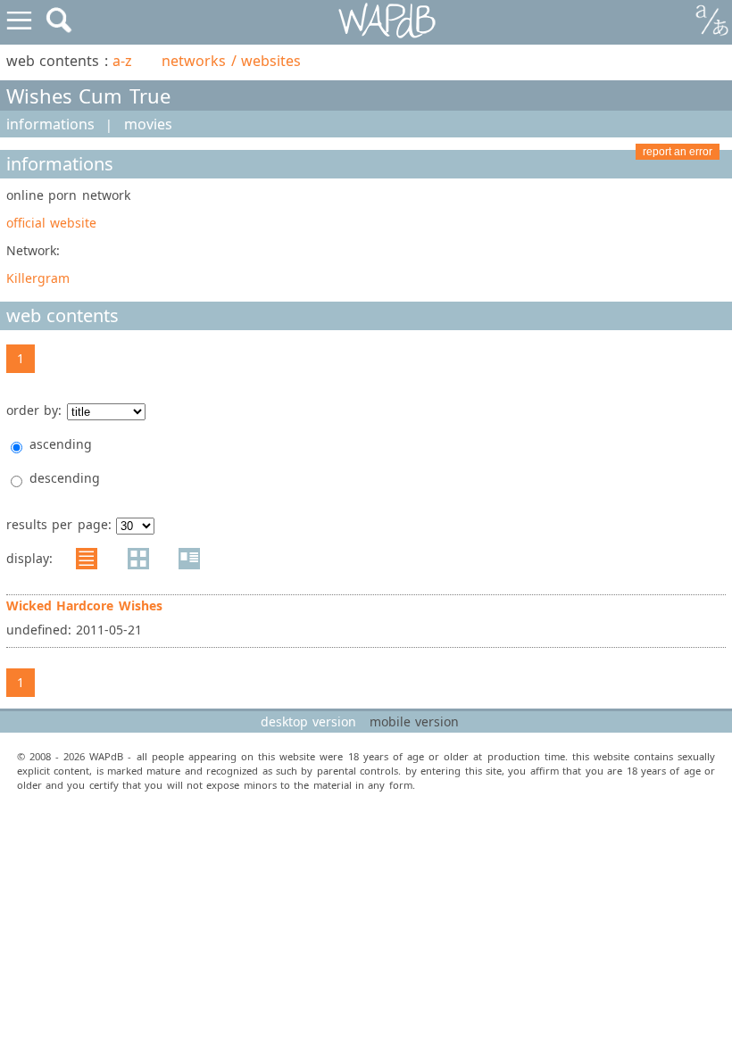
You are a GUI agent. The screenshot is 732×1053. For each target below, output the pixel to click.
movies (148, 124)
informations (50, 124)
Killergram (38, 277)
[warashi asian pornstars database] (387, 20)
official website (51, 222)
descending (64, 477)
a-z (122, 60)
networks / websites (231, 60)
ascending (60, 443)
